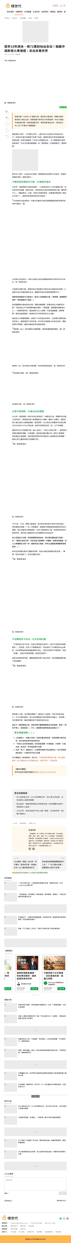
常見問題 (39, 1232)
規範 (5, 1193)
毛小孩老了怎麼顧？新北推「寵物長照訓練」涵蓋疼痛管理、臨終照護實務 (42, 1141)
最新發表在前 (61, 1200)
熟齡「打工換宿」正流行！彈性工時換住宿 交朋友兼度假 (39, 928)
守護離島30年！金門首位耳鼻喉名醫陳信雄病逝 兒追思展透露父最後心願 (42, 1074)
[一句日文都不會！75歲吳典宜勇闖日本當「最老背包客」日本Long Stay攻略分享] (10, 886)
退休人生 (32, 823)
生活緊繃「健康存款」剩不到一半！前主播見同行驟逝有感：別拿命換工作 (42, 1085)
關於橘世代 (14, 1226)
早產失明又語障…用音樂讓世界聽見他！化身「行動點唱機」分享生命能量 (42, 1006)
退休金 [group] (15, 18)
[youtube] (67, 1218)
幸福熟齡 (17, 54)
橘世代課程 (14, 1229)
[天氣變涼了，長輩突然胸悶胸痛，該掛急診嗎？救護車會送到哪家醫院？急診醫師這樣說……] (10, 920)
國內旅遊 (23, 823)
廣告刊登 (23, 1226)
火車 (15, 823)
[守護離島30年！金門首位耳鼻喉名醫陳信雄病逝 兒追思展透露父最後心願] (10, 1076)
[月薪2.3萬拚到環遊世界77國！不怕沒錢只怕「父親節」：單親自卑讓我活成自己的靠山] (10, 1019)
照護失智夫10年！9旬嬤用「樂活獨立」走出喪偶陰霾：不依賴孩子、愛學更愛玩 (41, 1040)
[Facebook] (33, 849)
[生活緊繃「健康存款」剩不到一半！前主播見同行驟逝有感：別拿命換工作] (10, 1087)
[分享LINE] (6, 117)
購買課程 (55, 5)
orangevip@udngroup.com (19, 1223)
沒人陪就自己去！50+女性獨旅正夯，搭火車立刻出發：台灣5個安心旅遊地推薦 (42, 1107)
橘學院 (59, 11)
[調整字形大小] (6, 135)
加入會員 (13, 1232)
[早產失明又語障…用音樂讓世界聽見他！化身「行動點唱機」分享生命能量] (10, 1008)
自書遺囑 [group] (23, 18)
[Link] (30, 849)
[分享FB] (6, 111)
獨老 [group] (36, 18)
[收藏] (6, 129)
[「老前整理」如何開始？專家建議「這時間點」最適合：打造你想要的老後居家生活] (10, 897)
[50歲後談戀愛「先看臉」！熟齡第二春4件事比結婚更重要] (10, 1120)
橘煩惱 (52, 11)
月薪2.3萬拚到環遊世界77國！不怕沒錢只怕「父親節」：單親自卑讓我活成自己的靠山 (42, 1017)
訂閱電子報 (30, 1232)
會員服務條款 (49, 1232)
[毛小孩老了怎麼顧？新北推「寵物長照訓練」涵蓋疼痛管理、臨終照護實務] (10, 1143)
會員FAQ (23, 1229)
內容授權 (31, 1226)
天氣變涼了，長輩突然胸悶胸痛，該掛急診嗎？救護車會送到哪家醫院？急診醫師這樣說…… (42, 918)
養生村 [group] (7, 18)
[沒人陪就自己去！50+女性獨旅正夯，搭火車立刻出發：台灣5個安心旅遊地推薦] (10, 1109)
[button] (64, 5)
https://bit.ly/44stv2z (47, 772)
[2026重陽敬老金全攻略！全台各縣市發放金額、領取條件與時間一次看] (10, 1154)
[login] (61, 5)
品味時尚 (45, 11)
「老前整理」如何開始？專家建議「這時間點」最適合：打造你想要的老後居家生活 (42, 895)
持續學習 (19, 11)
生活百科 (36, 11)
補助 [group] (30, 18)
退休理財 (10, 11)
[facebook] (60, 1218)
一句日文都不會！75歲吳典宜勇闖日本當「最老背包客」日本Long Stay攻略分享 (40, 884)
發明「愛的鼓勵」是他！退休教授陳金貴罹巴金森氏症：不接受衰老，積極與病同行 (42, 1051)
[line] (64, 1218)
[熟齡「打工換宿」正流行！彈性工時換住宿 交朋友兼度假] (10, 931)
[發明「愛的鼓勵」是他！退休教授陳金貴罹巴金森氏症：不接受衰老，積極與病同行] (10, 1053)
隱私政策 (58, 1232)
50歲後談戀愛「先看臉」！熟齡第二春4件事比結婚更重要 (39, 1117)
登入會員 (21, 1232)
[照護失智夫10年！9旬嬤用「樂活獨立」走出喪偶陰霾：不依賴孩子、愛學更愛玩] (10, 1042)
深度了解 (15, 989)
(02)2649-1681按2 (36, 1223)
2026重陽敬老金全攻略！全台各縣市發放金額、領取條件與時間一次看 (42, 1152)
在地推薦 (27, 11)
